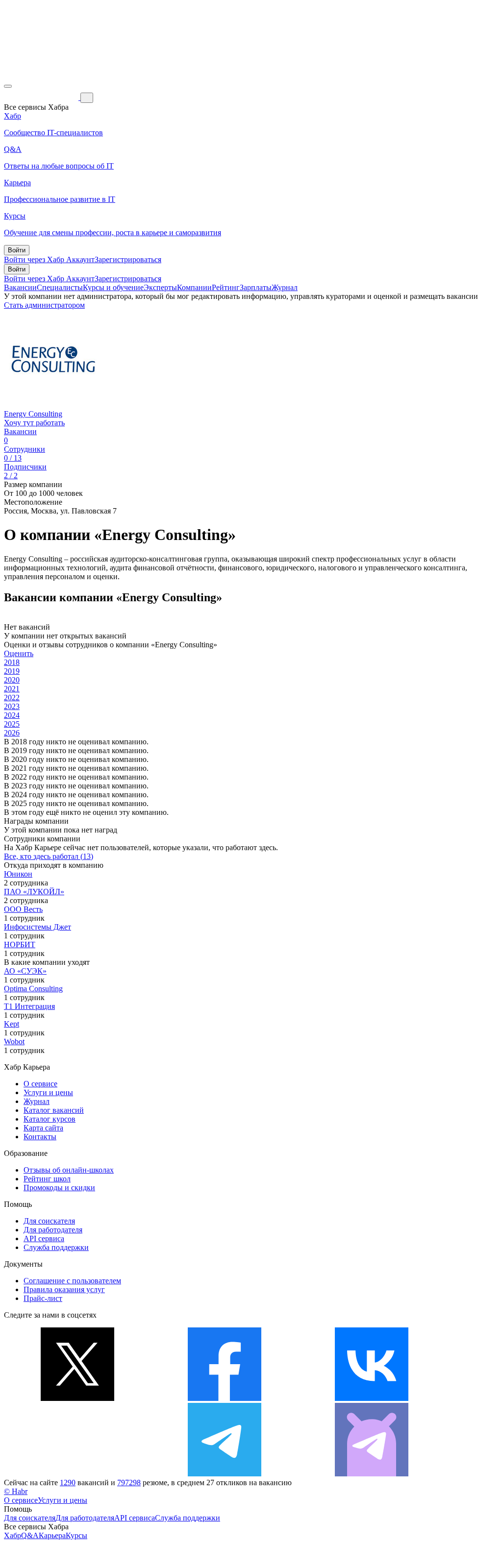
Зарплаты (256, 287)
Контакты (40, 1136)
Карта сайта (43, 1128)
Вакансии (20, 287)
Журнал (285, 287)
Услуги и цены (48, 1092)
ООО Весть (23, 909)
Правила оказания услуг (64, 1289)
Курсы (76, 1535)
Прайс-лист (43, 1298)
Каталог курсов (49, 1119)
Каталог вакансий (54, 1110)
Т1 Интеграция (29, 1006)
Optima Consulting (33, 988)
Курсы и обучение (113, 287)
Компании (194, 287)
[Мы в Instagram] (77, 1474)
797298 (129, 1482)
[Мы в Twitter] (77, 1398)
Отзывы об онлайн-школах (69, 1170)
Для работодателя (53, 1229)
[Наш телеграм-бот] (371, 1474)
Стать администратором (44, 305)
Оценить (18, 653)
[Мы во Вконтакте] (371, 1398)
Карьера (52, 1535)
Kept (11, 1024)
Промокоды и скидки (59, 1187)
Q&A (30, 1535)
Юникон (18, 874)
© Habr (15, 1491)
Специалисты (60, 287)
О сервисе (40, 1083)
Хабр (12, 1535)
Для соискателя (49, 1221)
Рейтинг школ (47, 1179)
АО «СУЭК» (25, 971)
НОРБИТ (19, 944)
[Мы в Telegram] (224, 1474)
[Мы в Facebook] (224, 1398)
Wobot (14, 1041)
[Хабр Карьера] (42, 97)
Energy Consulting (33, 414)
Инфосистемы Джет (37, 927)
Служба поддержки (56, 1247)
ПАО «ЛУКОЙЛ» (34, 891)
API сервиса (44, 1238)
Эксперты (160, 287)
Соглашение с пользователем (72, 1280)
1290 (67, 1482)
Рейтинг (226, 287)
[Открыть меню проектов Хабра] (8, 86)
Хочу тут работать (34, 422)
